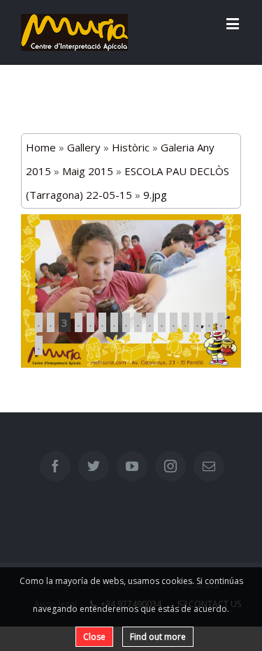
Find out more (158, 637)
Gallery (84, 147)
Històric (131, 147)
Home (41, 147)
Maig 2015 (87, 171)
